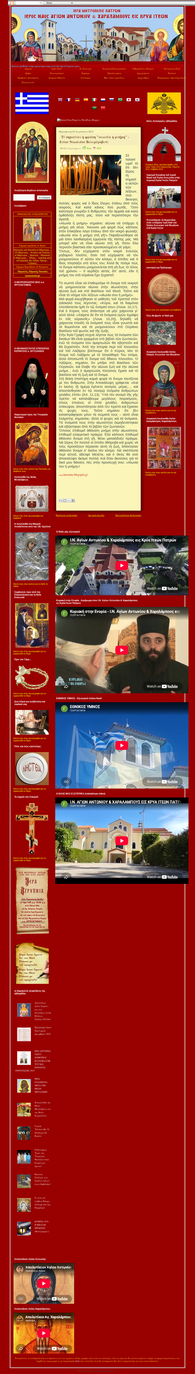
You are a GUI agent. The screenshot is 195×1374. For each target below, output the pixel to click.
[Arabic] (94, 110)
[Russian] (111, 102)
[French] (69, 102)
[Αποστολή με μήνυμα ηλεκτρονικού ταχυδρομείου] (60, 500)
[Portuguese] (120, 102)
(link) (77, 1361)
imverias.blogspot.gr (75, 474)
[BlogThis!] (65, 500)
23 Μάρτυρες (22, 252)
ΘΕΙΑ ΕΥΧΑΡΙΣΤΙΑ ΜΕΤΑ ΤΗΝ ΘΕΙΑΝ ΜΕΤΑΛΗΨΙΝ (41, 1085)
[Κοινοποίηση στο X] (69, 500)
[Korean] (137, 102)
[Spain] (86, 102)
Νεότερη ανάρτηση (66, 515)
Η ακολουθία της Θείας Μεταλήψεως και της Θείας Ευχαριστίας (43, 1109)
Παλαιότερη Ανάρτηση (128, 515)
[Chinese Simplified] (103, 110)
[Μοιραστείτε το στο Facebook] (73, 500)
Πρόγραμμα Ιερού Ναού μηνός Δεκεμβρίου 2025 (43, 1030)
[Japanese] (129, 102)
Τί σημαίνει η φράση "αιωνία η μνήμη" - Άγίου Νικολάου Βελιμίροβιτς (94, 139)
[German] (77, 102)
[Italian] (94, 102)
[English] (60, 102)
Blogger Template (86, 1371)
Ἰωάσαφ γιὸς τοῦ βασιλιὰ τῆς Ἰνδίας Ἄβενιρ (33, 259)
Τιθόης (32, 258)
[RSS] (15, 1361)
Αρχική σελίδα (96, 515)
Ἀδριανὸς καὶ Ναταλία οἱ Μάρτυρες (32, 250)
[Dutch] (103, 102)
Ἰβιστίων (34, 255)
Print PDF (94, 148)
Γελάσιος (32, 263)
